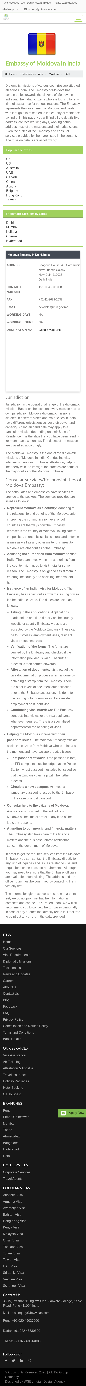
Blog (6, 1000)
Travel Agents (12, 1178)
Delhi (10, 222)
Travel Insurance (15, 1075)
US (8, 163)
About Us (9, 987)
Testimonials (12, 968)
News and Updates (16, 974)
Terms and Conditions (18, 1032)
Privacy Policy (13, 1019)
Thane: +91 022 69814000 (22, 1341)
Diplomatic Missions (17, 961)
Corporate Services (16, 1172)
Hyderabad (14, 241)
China (10, 181)
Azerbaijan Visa (14, 1208)
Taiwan (11, 200)
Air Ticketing (12, 1062)
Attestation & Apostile (18, 1068)
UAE (9, 172)
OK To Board (12, 1094)
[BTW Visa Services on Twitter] (13, 1361)
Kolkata (11, 231)
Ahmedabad (11, 1136)
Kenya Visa (11, 1227)
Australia (12, 168)
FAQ (6, 1013)
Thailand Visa (13, 1247)
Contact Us (11, 993)
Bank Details (12, 1039)
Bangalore (10, 1143)
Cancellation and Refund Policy (25, 1026)
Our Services (12, 948)
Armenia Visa (12, 1201)
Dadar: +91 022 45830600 (21, 1330)
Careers (8, 980)
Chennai (12, 236)
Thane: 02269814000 (65, 2)
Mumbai (12, 227)
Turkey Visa (11, 1253)
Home (7, 942)
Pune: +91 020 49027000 (21, 1320)
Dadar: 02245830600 (39, 2)
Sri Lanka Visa (13, 1272)
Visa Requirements (16, 955)
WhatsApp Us (10, 9)
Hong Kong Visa (14, 1221)
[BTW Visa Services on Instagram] (29, 1361)
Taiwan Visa (11, 1259)
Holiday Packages (16, 1081)
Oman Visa (11, 1240)
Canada (12, 177)
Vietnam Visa (12, 1279)
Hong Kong (14, 195)
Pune (7, 1110)
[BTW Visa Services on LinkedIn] (21, 1361)
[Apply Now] (63, 1113)
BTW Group (59, 1372)
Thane (7, 1130)
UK (8, 159)
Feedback (10, 1006)
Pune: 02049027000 (13, 2)
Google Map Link (50, 329)
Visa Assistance (14, 1055)
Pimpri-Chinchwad (16, 1117)
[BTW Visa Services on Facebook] (6, 1361)
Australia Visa (13, 1195)
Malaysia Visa (13, 1234)
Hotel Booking (13, 1087)
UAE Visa (10, 1266)
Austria (11, 186)
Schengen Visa (14, 1285)
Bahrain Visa (12, 1214)
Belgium (12, 190)
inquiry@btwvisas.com (42, 9)
